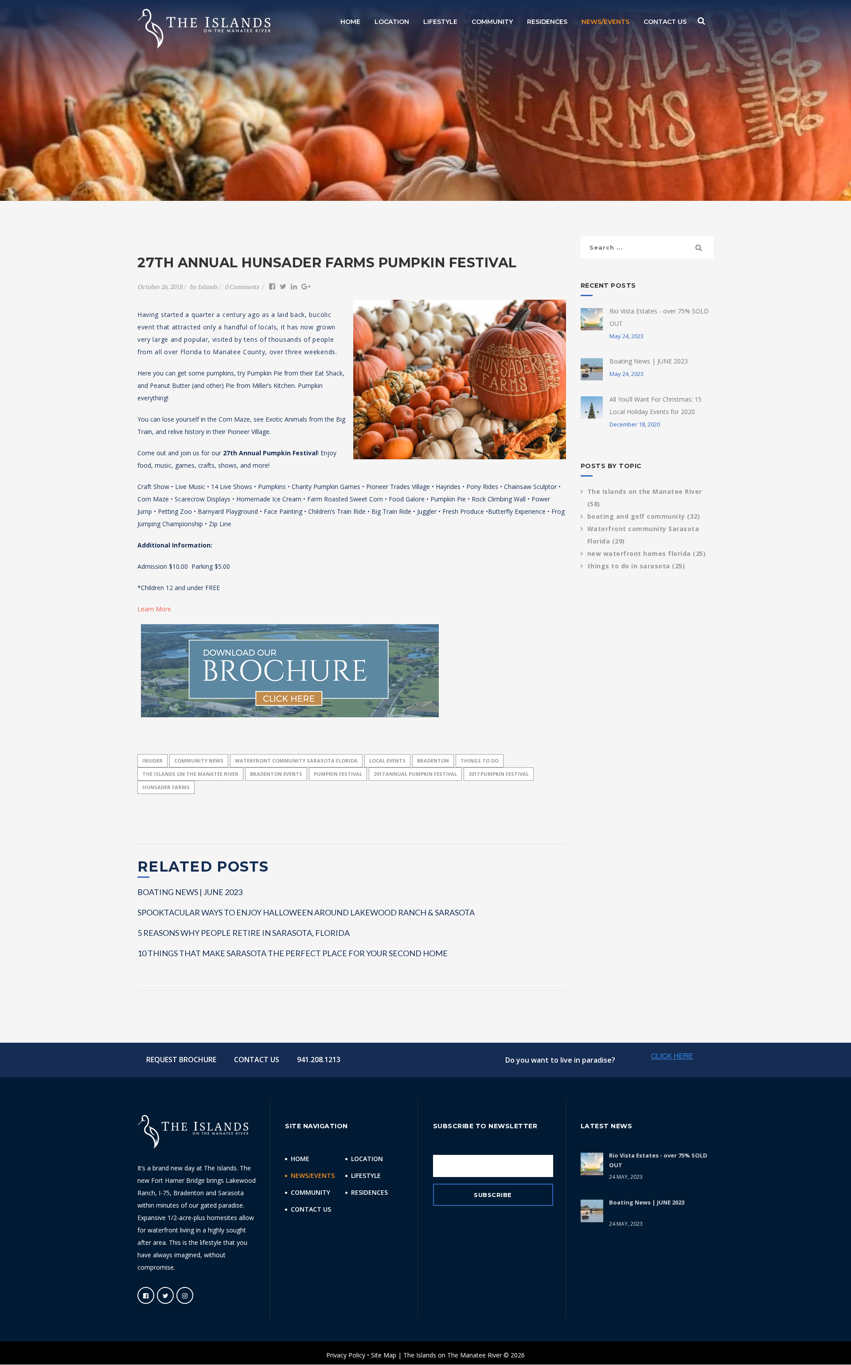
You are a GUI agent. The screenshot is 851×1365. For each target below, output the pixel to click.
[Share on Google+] (306, 286)
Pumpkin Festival (338, 774)
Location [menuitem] (367, 1158)
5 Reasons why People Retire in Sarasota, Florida (243, 933)
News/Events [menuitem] (313, 1175)
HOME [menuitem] (350, 22)
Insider (152, 760)
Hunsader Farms (166, 787)
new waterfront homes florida (646, 553)
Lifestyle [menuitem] (366, 1175)
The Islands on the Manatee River (190, 774)
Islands (207, 286)
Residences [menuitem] (369, 1192)
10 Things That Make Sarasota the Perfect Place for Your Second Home (292, 953)
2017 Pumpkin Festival (498, 774)
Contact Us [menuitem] (311, 1209)
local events (387, 760)
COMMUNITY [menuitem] (492, 22)
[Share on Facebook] (272, 286)
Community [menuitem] (310, 1192)
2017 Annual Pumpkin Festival (415, 774)
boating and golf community (643, 516)
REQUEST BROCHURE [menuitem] (181, 1059)
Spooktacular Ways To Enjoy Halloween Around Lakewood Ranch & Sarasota (306, 912)
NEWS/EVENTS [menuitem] (605, 22)
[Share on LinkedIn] (294, 286)
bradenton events (276, 774)
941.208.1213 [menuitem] (318, 1059)
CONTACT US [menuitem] (665, 22)
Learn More (154, 609)
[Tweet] (283, 286)
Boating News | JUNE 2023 (189, 892)
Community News (198, 760)
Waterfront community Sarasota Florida (296, 760)
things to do (480, 760)
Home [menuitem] (300, 1158)
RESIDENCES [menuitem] (547, 22)
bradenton (433, 760)
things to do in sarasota (636, 566)
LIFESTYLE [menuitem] (440, 22)
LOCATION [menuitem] (392, 22)
